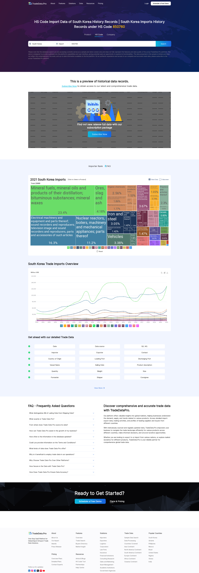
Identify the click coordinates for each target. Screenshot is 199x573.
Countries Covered (131, 544)
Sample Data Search (131, 538)
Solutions (103, 533)
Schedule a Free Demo (161, 3)
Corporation (104, 547)
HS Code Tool (81, 561)
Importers (103, 538)
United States (153, 553)
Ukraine (151, 541)
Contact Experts (57, 564)
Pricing (54, 554)
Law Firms (103, 550)
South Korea (153, 538)
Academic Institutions (107, 568)
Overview (79, 538)
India (150, 562)
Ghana (151, 559)
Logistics (103, 544)
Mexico (151, 547)
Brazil (150, 550)
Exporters (103, 541)
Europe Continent (130, 556)
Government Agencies (107, 571)
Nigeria (151, 556)
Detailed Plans (56, 561)
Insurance (103, 553)
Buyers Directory (81, 544)
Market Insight (81, 547)
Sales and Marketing (107, 562)
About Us (55, 538)
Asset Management (106, 565)
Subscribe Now (69, 86)
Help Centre (80, 567)
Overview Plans (57, 558)
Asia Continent (129, 547)
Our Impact (55, 541)
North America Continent (132, 550)
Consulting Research (107, 559)
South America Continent (132, 553)
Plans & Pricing (117, 501)
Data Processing (130, 541)
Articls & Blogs (81, 558)
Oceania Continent (130, 562)
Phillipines (152, 544)
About (54, 533)
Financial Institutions (107, 556)
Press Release (56, 547)
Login (147, 3)
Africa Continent (129, 559)
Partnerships (80, 564)
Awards (54, 544)
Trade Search (80, 541)
